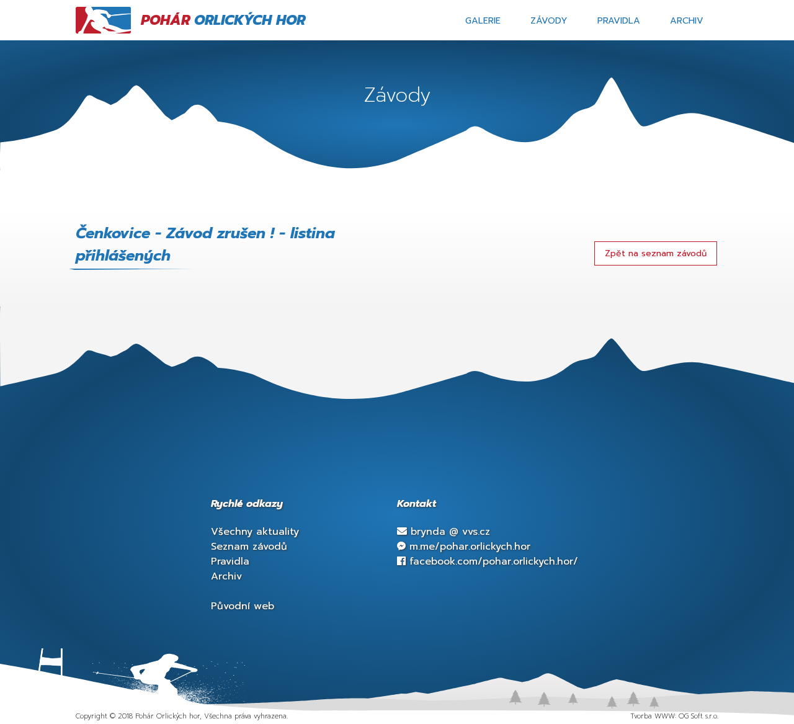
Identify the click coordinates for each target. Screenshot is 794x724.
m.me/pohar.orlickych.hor (468, 546)
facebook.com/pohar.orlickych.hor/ (492, 561)
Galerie (483, 20)
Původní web (242, 606)
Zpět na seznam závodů (656, 253)
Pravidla (618, 20)
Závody (549, 20)
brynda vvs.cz (448, 531)
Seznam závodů (249, 546)
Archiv (686, 20)
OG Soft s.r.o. (698, 716)
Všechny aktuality (255, 531)
